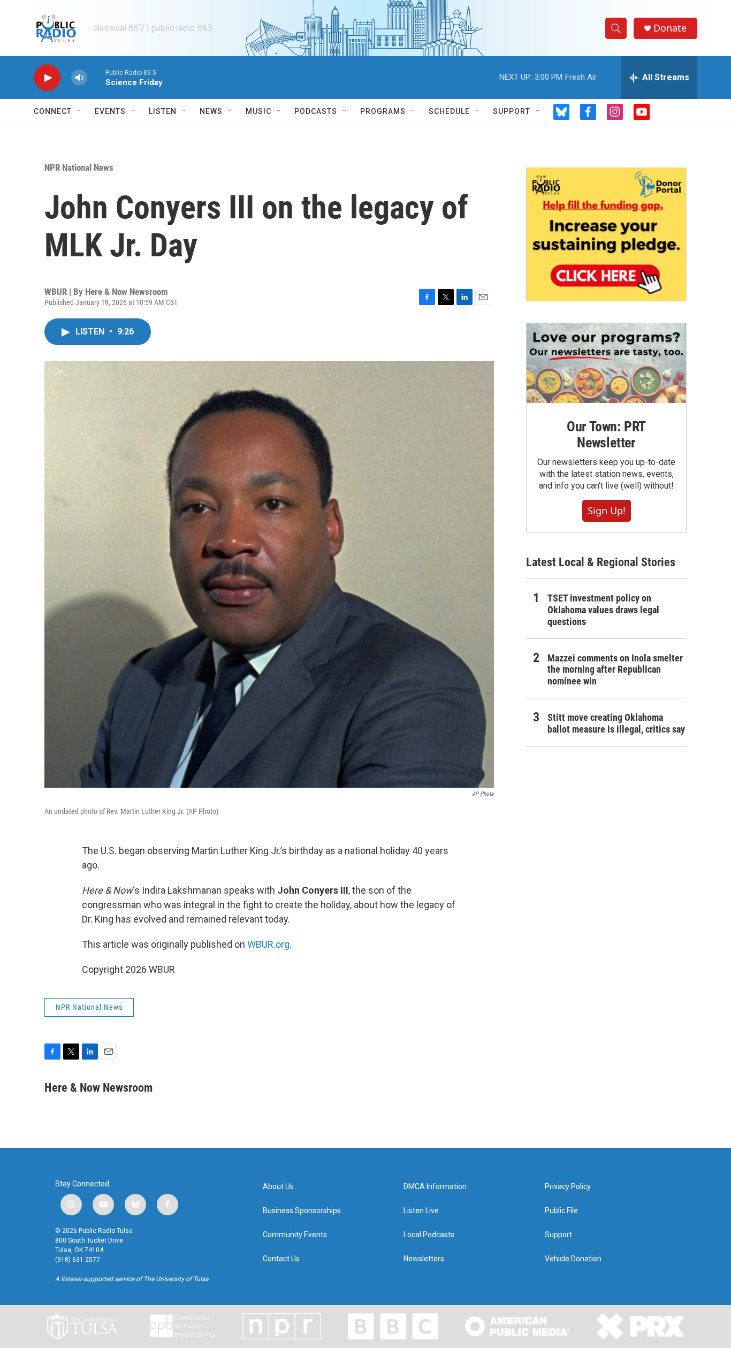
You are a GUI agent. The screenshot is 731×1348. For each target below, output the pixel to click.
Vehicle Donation (573, 1259)
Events (110, 111)
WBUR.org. (269, 944)
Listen (163, 111)
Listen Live (421, 1211)
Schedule (449, 111)
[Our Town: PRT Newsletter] (606, 363)
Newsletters (423, 1259)
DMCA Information (435, 1187)
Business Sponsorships (302, 1211)
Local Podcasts (428, 1235)
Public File (561, 1211)
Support (511, 111)
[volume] (79, 78)
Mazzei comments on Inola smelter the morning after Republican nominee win (615, 669)
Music (258, 111)
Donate (670, 28)
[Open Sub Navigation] (79, 111)
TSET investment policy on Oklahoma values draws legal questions (603, 609)
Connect (53, 111)
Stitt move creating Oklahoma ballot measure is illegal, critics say (616, 723)
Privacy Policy (568, 1187)
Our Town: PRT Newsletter (606, 434)
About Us (278, 1187)
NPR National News (78, 167)
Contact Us (281, 1259)
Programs (383, 111)
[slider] (96, 77)
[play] (47, 78)
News (211, 111)
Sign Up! (607, 510)
